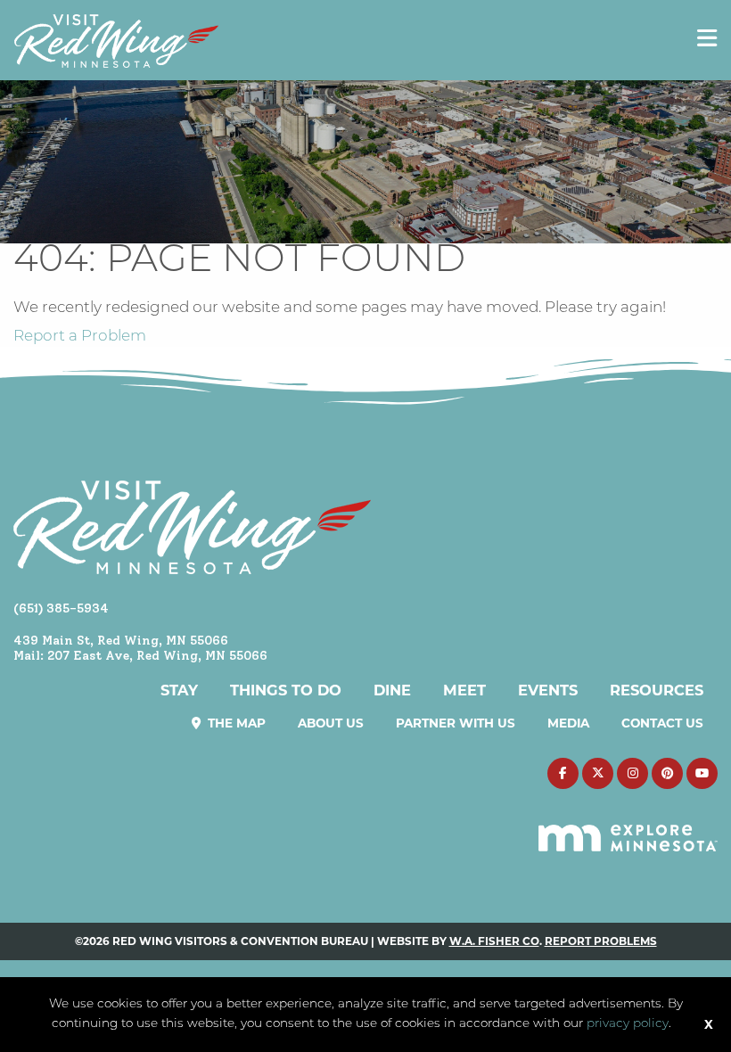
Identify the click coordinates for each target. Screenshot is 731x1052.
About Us (331, 723)
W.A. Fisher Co (494, 941)
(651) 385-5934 (61, 608)
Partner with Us (455, 723)
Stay (179, 690)
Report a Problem (79, 336)
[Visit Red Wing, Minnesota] (116, 40)
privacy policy (628, 1024)
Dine (392, 690)
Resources (656, 690)
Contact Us (662, 723)
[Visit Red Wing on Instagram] (632, 773)
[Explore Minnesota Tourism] (628, 828)
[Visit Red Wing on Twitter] (597, 773)
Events (548, 690)
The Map (235, 723)
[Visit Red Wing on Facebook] (563, 773)
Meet (464, 690)
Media (568, 723)
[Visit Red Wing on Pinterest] (667, 773)
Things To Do (285, 690)
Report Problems (601, 941)
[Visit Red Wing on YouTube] (702, 773)
